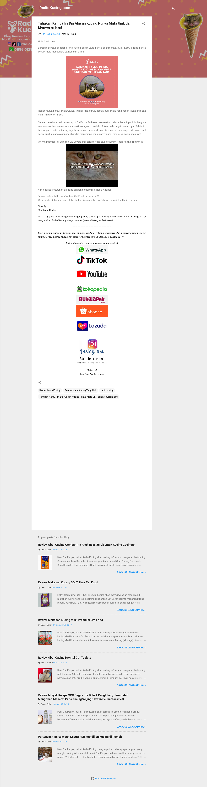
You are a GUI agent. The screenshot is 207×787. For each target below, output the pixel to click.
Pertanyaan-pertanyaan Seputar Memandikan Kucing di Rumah (80, 736)
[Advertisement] (165, 64)
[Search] (173, 9)
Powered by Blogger (105, 778)
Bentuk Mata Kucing (49, 390)
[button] (144, 23)
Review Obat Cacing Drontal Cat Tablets (64, 657)
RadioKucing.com (54, 7)
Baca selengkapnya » (131, 572)
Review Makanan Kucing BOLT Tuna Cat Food (68, 582)
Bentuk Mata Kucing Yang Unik (81, 390)
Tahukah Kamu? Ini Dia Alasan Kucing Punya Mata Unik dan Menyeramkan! (78, 396)
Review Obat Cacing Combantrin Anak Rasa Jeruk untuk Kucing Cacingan (86, 544)
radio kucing (107, 390)
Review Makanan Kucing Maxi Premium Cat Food (70, 620)
